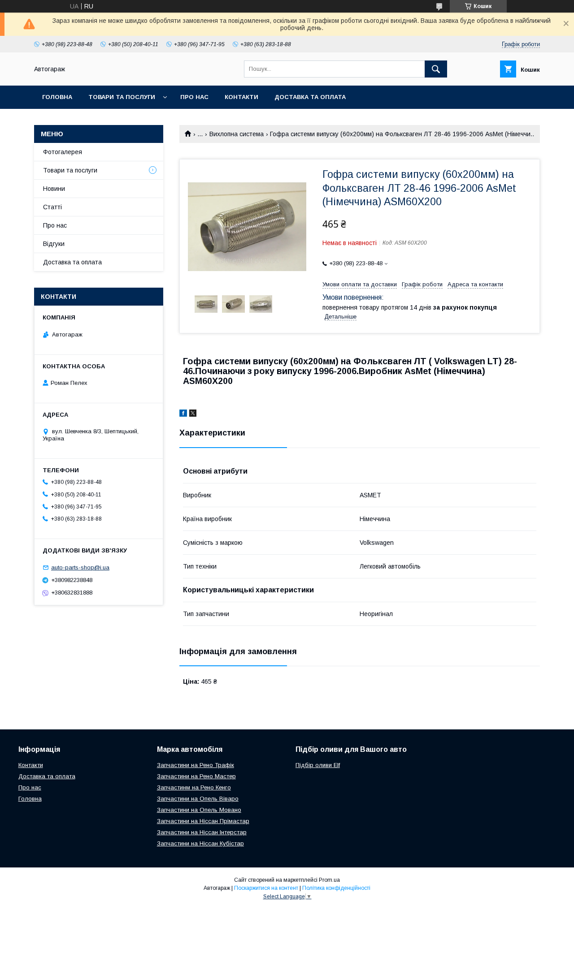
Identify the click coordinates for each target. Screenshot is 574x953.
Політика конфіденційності (336, 888)
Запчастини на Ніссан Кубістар (200, 843)
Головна (57, 97)
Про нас (194, 97)
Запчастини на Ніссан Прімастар (203, 821)
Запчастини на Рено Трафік (195, 765)
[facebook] (183, 414)
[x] (192, 414)
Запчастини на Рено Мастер (196, 776)
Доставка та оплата (310, 97)
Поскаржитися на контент (266, 888)
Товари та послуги (121, 97)
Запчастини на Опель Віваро (198, 798)
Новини (54, 188)
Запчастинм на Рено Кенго (194, 787)
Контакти (241, 97)
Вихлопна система (236, 134)
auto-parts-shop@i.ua (80, 567)
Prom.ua (329, 880)
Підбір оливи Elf (318, 765)
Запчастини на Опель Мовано (199, 809)
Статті (52, 207)
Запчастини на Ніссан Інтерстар (202, 832)
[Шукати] (436, 69)
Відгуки (54, 243)
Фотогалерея (62, 151)
